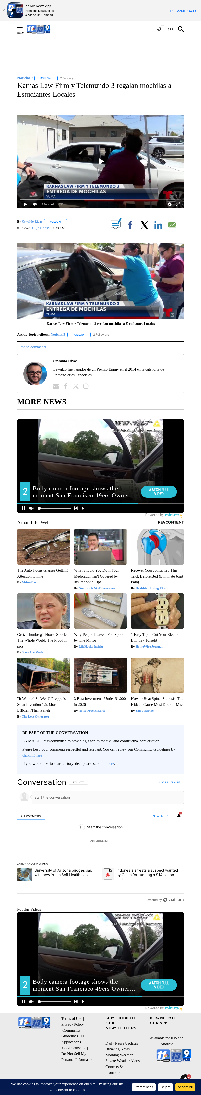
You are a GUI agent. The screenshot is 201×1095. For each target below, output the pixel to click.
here (110, 763)
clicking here (32, 755)
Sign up (175, 782)
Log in (163, 782)
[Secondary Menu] (23, 29)
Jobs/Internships (73, 1048)
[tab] (31, 816)
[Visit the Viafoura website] (173, 900)
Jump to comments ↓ (33, 347)
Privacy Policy (72, 1024)
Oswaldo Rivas (32, 221)
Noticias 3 (58, 334)
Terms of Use (71, 1018)
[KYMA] (44, 29)
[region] (100, 840)
